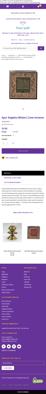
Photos (4, 287)
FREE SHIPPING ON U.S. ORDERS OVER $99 (24, 43)
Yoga (3, 272)
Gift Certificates (6, 301)
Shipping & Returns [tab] (12, 178)
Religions (4, 277)
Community (27, 284)
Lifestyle (26, 282)
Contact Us (5, 319)
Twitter (9, 346)
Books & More (6, 292)
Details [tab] (7, 173)
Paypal (26, 385)
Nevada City (27, 287)
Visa (4, 385)
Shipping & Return (7, 309)
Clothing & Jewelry (7, 284)
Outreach (27, 277)
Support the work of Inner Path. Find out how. (15, 328)
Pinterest (14, 346)
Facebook (4, 346)
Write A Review (8, 124)
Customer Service (29, 40)
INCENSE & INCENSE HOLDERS (11, 57)
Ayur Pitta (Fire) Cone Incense (34, 251)
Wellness (4, 279)
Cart (40, 5)
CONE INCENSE (27, 57)
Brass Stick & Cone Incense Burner (12, 252)
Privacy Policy (6, 314)
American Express (11, 385)
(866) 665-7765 (12, 341)
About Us (14, 40)
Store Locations (6, 316)
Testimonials (6, 304)
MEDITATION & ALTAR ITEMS (26, 55)
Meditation (11, 55)
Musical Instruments (8, 290)
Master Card (18, 385)
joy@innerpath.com (12, 339)
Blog (20, 40)
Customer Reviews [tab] (12, 182)
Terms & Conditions (8, 311)
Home (3, 55)
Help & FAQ (5, 306)
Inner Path (27, 279)
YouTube (19, 346)
